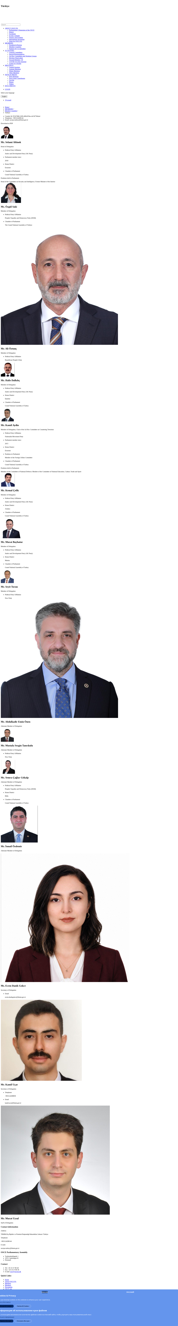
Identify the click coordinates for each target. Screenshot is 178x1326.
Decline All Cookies (23, 1306)
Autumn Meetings (15, 69)
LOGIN (7, 89)
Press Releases (14, 76)
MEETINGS (9, 65)
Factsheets (12, 34)
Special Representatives (16, 54)
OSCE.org (8, 1289)
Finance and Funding (16, 37)
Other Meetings (14, 73)
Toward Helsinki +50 (16, 60)
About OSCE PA (10, 1281)
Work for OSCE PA (15, 41)
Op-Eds (11, 80)
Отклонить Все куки (23, 1321)
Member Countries (15, 47)
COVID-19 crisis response (17, 62)
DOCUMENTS (10, 86)
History (11, 32)
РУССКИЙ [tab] (130, 1292)
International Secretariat (16, 39)
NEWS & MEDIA (11, 75)
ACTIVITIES (9, 50)
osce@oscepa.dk (15, 1272)
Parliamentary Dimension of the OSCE (21, 30)
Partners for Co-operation (17, 49)
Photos (11, 82)
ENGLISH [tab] (44, 1292)
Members (8, 1285)
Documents (8, 1287)
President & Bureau (15, 45)
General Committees (15, 52)
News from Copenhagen (17, 78)
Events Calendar (14, 36)
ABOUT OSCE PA (11, 28)
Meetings (8, 1283)
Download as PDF (7, 123)
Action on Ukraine (15, 63)
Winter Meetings (14, 71)
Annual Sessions (14, 67)
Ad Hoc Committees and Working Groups (23, 56)
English (4, 96)
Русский (8, 100)
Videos (11, 84)
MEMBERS (9, 43)
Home (7, 1280)
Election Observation (16, 58)
